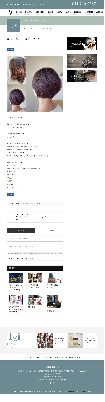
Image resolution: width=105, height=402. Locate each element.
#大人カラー (11, 178)
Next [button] (100, 340)
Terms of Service (82, 391)
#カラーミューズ (12, 187)
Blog (68, 12)
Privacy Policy (71, 391)
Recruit (77, 12)
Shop (50, 12)
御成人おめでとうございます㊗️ (60, 340)
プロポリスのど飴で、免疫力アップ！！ (90, 340)
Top (10, 12)
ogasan (17, 203)
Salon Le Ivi (13, 4)
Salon (19, 12)
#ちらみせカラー (12, 175)
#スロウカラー (11, 184)
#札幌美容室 (11, 172)
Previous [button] (4, 340)
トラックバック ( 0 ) (49, 230)
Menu (59, 12)
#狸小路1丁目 (35, 168)
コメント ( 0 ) (21, 230)
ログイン (24, 258)
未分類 (17, 42)
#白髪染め (10, 181)
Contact (89, 12)
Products (40, 12)
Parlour (28, 12)
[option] (21, 340)
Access (99, 12)
